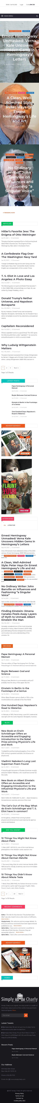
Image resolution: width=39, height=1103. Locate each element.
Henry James (19, 154)
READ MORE (5, 919)
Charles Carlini (10, 64)
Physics (27, 604)
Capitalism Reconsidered (17, 326)
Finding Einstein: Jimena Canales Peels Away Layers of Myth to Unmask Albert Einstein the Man (19, 615)
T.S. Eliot (18, 160)
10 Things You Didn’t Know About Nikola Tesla (16, 876)
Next (15, 368)
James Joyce (29, 154)
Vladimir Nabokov (29, 160)
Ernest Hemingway (15, 31)
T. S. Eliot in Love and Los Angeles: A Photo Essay (17, 277)
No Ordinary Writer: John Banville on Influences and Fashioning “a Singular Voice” (19, 179)
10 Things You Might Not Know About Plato (19, 839)
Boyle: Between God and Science (24, 395)
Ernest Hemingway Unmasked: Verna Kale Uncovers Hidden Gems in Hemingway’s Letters (19, 47)
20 (14, 894)
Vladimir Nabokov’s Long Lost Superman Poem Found (18, 762)
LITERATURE (11, 525)
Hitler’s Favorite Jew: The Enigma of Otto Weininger (18, 233)
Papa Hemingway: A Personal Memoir (23, 387)
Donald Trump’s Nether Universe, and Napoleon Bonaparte (16, 301)
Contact (28, 4)
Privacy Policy (19, 1093)
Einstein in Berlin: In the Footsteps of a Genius (24, 403)
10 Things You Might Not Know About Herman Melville (19, 856)
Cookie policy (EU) (19, 1101)
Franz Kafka (10, 154)
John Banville (11, 157)
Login (21, 4)
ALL (5, 525)
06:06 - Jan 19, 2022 (11, 4)
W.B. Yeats (19, 162)
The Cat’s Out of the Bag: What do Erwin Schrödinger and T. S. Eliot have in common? (19, 808)
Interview (22, 92)
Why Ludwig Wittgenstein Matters (18, 346)
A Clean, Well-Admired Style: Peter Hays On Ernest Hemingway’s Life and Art (19, 109)
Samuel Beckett (9, 160)
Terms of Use (19, 1096)
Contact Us (19, 1098)
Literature (26, 31)
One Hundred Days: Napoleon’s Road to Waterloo (23, 413)
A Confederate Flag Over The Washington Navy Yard (19, 255)
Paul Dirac (29, 157)
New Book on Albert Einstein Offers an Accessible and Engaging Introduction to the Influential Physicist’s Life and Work (18, 786)
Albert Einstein (9, 604)
